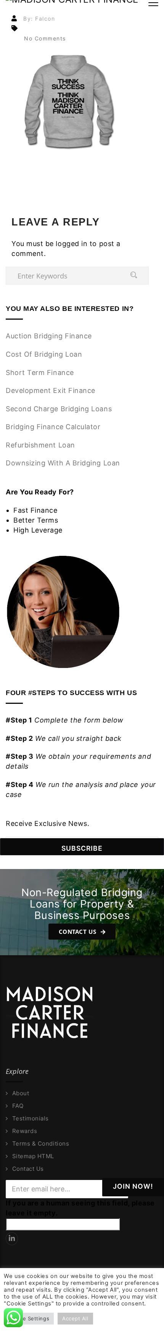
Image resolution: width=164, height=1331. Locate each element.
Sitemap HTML (33, 1156)
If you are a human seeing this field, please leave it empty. (80, 1208)
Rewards (24, 1131)
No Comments (45, 38)
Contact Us (78, 931)
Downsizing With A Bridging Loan (63, 463)
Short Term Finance (40, 373)
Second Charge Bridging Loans (59, 409)
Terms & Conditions (40, 1143)
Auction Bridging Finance (49, 336)
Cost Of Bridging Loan (44, 354)
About (20, 1093)
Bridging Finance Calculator (53, 427)
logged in (71, 244)
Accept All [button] (75, 1318)
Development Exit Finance (50, 390)
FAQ (17, 1105)
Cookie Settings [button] (28, 1318)
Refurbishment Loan (40, 445)
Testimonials (30, 1118)
